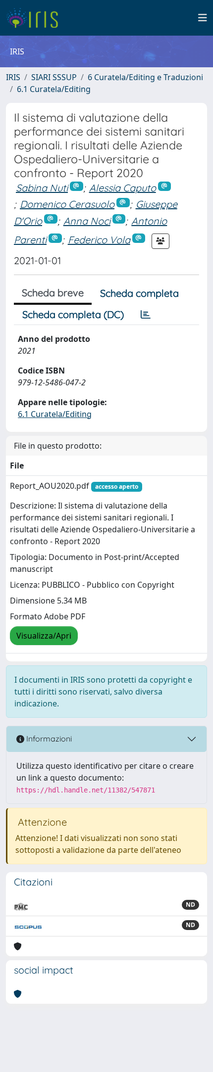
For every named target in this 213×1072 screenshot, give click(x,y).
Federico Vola (99, 239)
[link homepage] (36, 18)
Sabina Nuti (42, 188)
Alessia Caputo (122, 188)
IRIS (13, 77)
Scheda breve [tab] (53, 292)
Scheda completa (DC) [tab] (73, 314)
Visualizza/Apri (43, 635)
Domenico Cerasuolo (67, 204)
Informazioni (48, 739)
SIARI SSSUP (54, 77)
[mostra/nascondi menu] (202, 18)
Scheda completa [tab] (139, 293)
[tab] (145, 314)
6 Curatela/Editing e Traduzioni (145, 77)
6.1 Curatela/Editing (54, 89)
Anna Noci (86, 221)
